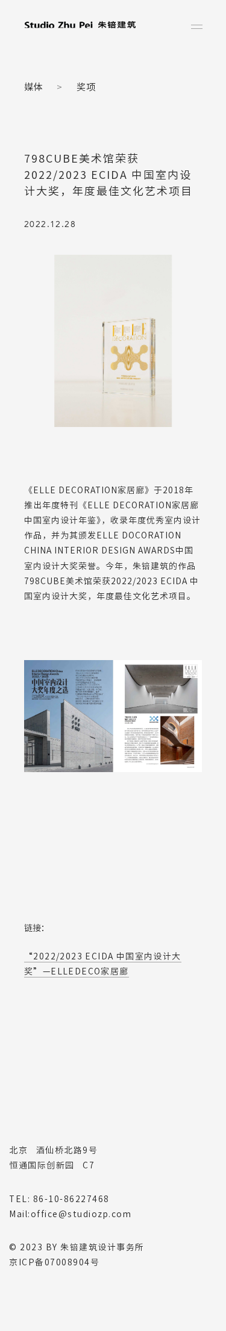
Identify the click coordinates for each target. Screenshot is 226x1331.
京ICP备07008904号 (54, 1262)
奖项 (86, 87)
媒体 (33, 87)
